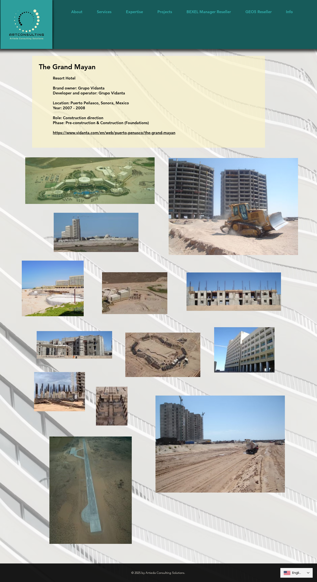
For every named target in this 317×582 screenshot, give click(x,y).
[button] (134, 11)
